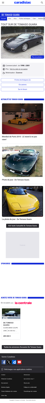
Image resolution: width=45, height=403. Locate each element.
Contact (3, 374)
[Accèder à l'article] (22, 118)
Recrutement (4, 383)
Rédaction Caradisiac (6, 378)
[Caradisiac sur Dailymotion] (14, 362)
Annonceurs (27, 374)
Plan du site (27, 383)
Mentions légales (5, 387)
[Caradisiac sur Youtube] (19, 362)
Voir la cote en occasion (19, 69)
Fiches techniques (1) (23, 80)
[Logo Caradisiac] (22, 4)
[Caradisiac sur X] (9, 362)
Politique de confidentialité (30, 387)
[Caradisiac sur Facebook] (4, 362)
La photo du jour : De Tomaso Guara (17, 219)
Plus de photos (37, 57)
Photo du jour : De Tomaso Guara (15, 180)
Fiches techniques (24, 18)
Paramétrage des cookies (30, 391)
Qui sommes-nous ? (29, 378)
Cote (34, 18)
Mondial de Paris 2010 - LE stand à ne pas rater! (19, 138)
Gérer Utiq (4, 395)
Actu (15, 18)
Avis (9, 18)
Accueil (3, 18)
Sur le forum (22, 89)
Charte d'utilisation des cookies (9, 391)
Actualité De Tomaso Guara (12, 99)
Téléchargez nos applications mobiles (18, 369)
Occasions (22, 84)
